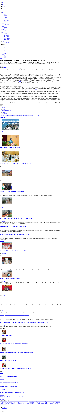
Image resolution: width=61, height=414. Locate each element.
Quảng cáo (3, 409)
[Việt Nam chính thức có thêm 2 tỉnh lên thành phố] (30, 357)
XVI (23, 401)
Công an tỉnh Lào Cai (43, 402)
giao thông (23, 402)
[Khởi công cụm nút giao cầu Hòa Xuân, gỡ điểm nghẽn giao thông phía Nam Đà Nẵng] (30, 306)
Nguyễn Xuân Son (43, 403)
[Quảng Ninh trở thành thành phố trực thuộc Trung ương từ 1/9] (30, 124)
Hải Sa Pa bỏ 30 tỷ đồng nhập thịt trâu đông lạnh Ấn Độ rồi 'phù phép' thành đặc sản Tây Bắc (16, 352)
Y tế (27, 91)
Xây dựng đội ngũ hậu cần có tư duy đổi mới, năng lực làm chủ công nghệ (13, 226)
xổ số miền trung (43, 401)
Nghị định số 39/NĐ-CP (5, 111)
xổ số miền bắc (27, 402)
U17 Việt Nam (38, 403)
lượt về (51, 401)
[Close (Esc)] (0, 104)
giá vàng (29, 401)
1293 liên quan (2, 395)
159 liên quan (5, 67)
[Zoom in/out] (2, 104)
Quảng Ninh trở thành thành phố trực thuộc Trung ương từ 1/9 (11, 131)
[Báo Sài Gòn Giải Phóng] (30, 309)
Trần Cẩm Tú (39, 401)
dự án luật (3, 107)
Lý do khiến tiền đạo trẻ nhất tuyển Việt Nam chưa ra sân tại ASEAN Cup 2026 (14, 343)
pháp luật (18, 69)
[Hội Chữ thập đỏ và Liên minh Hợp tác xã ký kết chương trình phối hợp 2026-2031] (30, 313)
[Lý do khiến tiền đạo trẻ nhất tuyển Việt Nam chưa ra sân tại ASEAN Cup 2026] (30, 340)
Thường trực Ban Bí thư (55, 401)
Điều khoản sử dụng (4, 408)
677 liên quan (4, 253)
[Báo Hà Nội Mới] (30, 266)
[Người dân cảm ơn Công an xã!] (30, 288)
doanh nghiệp (4, 401)
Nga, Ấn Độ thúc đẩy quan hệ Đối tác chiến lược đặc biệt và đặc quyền (12, 191)
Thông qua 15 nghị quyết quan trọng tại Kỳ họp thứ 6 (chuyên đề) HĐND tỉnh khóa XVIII (15, 163)
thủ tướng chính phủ (4, 113)
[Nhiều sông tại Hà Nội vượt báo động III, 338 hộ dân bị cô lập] (30, 200)
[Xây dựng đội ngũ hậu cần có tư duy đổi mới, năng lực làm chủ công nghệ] (30, 224)
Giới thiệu (3, 407)
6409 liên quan (4, 180)
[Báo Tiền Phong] (30, 132)
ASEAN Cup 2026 (48, 403)
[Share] (1, 104)
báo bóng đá (35, 401)
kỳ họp (3, 108)
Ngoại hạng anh (33, 403)
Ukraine (25, 403)
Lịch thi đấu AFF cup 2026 (11, 402)
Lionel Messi (56, 402)
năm (35, 403)
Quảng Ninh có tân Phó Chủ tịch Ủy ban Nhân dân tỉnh (10, 147)
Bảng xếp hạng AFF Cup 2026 (10, 401)
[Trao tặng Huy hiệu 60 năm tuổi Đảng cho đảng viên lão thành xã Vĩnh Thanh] (30, 246)
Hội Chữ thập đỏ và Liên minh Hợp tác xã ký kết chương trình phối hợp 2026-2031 (14, 315)
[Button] (8, 400)
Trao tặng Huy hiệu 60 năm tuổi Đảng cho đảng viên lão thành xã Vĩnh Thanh (13, 250)
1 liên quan (3, 281)
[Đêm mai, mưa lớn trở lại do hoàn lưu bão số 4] (30, 173)
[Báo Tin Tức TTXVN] (30, 206)
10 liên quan (2, 399)
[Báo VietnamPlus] (30, 316)
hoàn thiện (3, 112)
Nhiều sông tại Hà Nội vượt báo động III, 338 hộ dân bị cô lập (11, 204)
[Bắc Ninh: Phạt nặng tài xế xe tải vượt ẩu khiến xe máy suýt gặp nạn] (30, 390)
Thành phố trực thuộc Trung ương (6, 110)
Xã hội (1, 58)
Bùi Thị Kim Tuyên (17, 401)
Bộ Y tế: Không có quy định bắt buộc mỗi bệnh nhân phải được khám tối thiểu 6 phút (15, 234)
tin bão (32, 402)
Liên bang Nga (48, 402)
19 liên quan (4, 207)
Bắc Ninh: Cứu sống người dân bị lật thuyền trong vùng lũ (10, 278)
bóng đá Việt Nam (28, 403)
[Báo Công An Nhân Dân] (30, 383)
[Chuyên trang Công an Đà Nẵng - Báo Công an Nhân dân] (30, 294)
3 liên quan (3, 221)
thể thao (21, 401)
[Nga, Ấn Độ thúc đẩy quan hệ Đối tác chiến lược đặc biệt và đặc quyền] (30, 186)
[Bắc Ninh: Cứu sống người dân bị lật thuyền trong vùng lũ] (30, 273)
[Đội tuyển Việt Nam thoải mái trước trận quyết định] (30, 380)
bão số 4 (1, 401)
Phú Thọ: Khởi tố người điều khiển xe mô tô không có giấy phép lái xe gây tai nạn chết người (16, 218)
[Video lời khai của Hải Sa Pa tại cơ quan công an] (30, 374)
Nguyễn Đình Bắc (15, 403)
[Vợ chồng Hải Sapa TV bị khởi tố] (30, 332)
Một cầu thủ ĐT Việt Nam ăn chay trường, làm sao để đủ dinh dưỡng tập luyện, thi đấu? (15, 368)
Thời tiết (19, 403)
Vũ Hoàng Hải (20, 402)
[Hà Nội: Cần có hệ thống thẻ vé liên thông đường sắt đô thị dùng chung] (30, 260)
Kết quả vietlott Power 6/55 (36, 402)
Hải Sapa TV (52, 403)
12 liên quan (2, 379)
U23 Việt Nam (48, 401)
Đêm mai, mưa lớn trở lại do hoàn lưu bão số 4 (8, 177)
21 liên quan (3, 310)
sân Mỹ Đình (22, 403)
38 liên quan (4, 325)
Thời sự (3, 58)
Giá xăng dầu (52, 402)
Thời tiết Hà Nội (26, 401)
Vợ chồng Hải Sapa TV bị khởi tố (6, 335)
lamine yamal (32, 401)
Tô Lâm (30, 402)
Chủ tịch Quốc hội (5, 402)
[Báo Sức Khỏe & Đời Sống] (30, 179)
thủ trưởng (3, 109)
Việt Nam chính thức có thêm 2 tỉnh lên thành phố (8, 360)
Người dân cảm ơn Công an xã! (5, 292)
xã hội (20, 81)
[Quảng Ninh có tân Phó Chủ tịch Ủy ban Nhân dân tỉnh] (30, 140)
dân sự (36, 89)
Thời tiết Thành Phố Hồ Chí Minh (8, 403)
